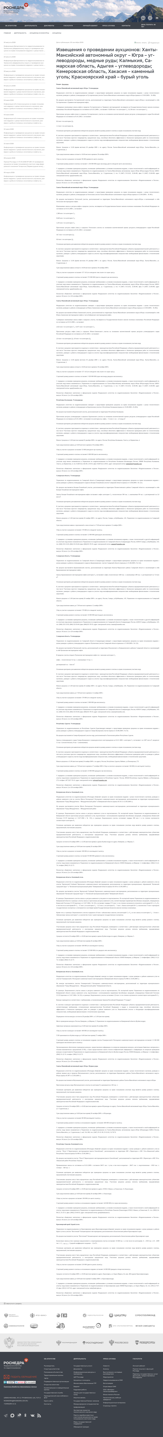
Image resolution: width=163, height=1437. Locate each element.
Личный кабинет (139, 1366)
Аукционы (65, 84)
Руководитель (49, 1366)
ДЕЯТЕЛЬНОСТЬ (31, 26)
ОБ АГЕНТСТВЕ (11, 26)
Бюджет (77, 1386)
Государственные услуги (83, 1366)
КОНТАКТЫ (126, 26)
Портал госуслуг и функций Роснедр (143, 1370)
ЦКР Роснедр (78, 1377)
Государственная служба (53, 1393)
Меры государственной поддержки (82, 1423)
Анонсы (106, 1369)
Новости (106, 1366)
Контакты (47, 1404)
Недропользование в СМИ (113, 1380)
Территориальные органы (53, 1375)
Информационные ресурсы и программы (84, 1373)
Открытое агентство (51, 1385)
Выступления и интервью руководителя (112, 1373)
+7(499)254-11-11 (10, 1404)
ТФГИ (46, 1378)
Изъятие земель (79, 1398)
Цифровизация (79, 1407)
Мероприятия (108, 1377)
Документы (78, 1369)
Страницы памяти (109, 1406)
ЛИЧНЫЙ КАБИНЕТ (90, 26)
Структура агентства (52, 1369)
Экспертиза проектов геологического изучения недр (85, 1411)
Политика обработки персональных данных (20, 1387)
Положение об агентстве (53, 1372)
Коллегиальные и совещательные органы (56, 1389)
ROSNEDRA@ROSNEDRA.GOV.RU (16, 1401)
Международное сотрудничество (86, 1404)
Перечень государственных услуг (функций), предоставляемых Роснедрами (145, 1375)
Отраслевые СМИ (109, 1386)
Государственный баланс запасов (86, 1401)
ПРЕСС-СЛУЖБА (108, 26)
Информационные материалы (114, 1403)
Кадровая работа (80, 1390)
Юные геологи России (111, 1394)
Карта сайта (48, 1401)
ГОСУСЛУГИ (68, 26)
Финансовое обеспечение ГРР (85, 1383)
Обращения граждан (81, 1427)
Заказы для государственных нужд (85, 1393)
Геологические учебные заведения (112, 1398)
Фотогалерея (108, 1383)
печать (144, 43)
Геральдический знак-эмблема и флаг (56, 1397)
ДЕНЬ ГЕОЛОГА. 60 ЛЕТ (148, 26)
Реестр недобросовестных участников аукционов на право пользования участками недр (86, 1417)
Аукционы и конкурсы (82, 1380)
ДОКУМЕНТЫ (49, 26)
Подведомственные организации (56, 1381)
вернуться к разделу (14, 1303)
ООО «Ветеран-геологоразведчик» (110, 1390)
